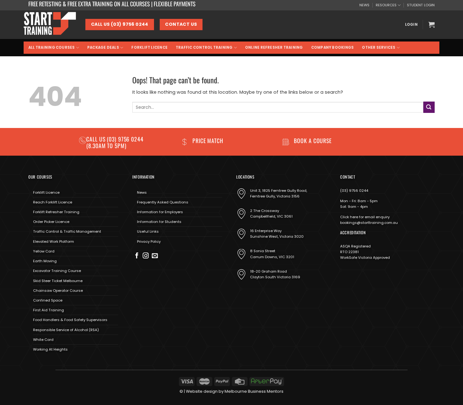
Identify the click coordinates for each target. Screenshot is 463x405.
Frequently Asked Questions (162, 202)
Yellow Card (43, 251)
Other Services (378, 47)
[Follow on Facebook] (137, 256)
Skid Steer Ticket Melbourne (58, 280)
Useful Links (148, 231)
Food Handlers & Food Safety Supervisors (70, 319)
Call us (96, 139)
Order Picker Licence (51, 221)
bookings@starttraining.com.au (369, 222)
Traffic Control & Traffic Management (67, 231)
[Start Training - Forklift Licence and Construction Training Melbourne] (50, 24)
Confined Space (47, 300)
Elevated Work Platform (53, 241)
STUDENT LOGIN (421, 5)
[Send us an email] (155, 256)
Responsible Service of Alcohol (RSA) (66, 329)
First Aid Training (48, 310)
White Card (43, 339)
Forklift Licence (149, 47)
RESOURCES (386, 5)
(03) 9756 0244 (354, 190)
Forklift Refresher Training (56, 211)
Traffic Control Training (204, 47)
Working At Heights (50, 349)
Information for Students (159, 221)
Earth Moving (45, 261)
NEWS (364, 5)
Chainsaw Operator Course (58, 290)
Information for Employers (160, 211)
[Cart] (431, 24)
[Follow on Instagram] (146, 256)
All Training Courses (51, 47)
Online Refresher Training (274, 47)
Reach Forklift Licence (52, 202)
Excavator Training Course (57, 270)
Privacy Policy (149, 241)
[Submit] (429, 107)
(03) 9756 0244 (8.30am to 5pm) (115, 142)
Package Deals (103, 47)
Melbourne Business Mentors (254, 391)
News (142, 192)
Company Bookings (332, 47)
